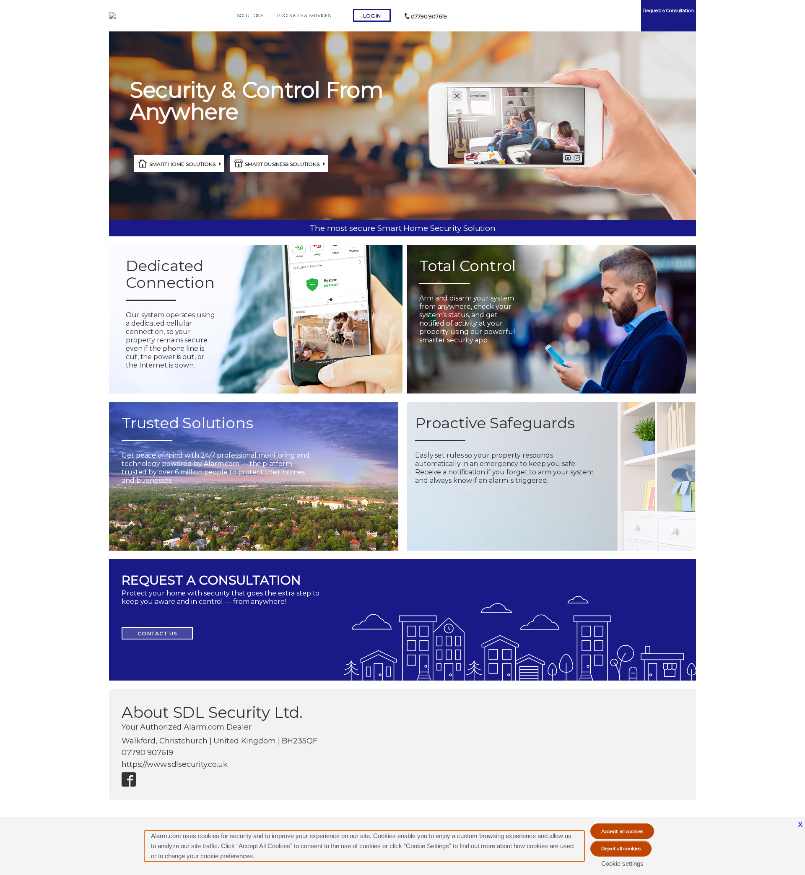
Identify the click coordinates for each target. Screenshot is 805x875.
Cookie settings (622, 863)
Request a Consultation (668, 10)
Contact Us (157, 633)
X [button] (800, 824)
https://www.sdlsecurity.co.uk (175, 764)
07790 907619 (429, 16)
